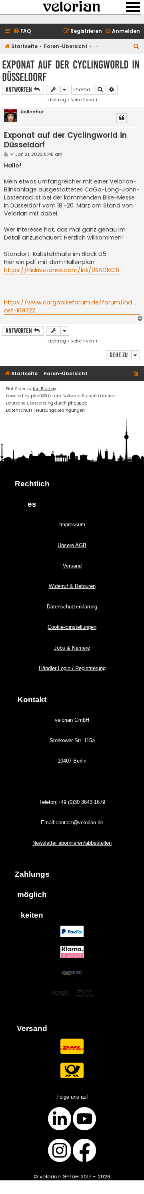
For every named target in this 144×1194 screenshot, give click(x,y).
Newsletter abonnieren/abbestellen (72, 843)
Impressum (72, 524)
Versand (72, 566)
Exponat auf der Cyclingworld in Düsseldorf (71, 70)
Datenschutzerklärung (72, 607)
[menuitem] (22, 31)
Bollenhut (32, 112)
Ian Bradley (44, 389)
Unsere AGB (72, 545)
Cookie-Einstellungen (72, 627)
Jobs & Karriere (72, 648)
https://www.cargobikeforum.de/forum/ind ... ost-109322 (70, 306)
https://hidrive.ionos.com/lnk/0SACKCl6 (61, 270)
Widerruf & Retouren (72, 586)
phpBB (37, 396)
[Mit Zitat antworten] (121, 118)
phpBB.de (77, 403)
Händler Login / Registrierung (72, 668)
